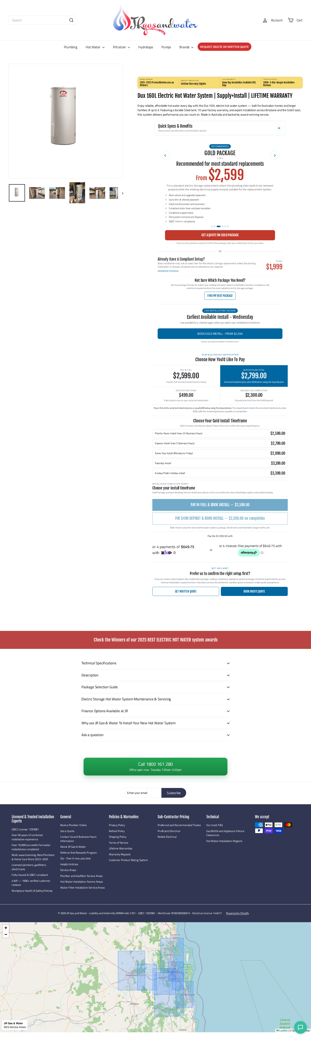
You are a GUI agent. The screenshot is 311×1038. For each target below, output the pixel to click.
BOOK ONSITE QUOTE (254, 591)
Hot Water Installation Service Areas (81, 881)
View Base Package (168, 271)
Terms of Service (118, 842)
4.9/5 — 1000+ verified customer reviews (31, 883)
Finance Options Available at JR (104, 711)
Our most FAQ (214, 825)
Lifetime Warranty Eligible (193, 83)
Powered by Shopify (237, 913)
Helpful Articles (69, 864)
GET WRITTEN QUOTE (186, 591)
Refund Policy (117, 831)
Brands (184, 47)
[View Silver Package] (214, 226)
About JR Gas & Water (73, 846)
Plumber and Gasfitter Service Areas (81, 876)
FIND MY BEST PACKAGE (220, 295)
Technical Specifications (98, 663)
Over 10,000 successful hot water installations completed (31, 847)
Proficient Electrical (169, 831)
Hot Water (93, 47)
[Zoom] (66, 121)
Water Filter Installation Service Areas (82, 887)
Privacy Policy (117, 825)
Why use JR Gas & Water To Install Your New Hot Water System (128, 723)
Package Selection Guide (99, 687)
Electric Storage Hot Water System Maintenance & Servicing (126, 699)
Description (89, 675)
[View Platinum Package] (228, 226)
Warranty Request (120, 854)
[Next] (120, 193)
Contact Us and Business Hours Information (78, 839)
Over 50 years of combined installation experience (27, 837)
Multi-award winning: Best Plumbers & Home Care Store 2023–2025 (33, 857)
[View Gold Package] (218, 226)
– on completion (220, 518)
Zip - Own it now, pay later (75, 858)
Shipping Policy (117, 837)
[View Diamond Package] (225, 226)
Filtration (120, 47)
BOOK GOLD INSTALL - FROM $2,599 (220, 333)
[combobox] (42, 20)
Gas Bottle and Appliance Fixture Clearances (225, 833)
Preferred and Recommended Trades (179, 825)
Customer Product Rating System (128, 860)
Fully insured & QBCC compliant (30, 875)
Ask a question (92, 735)
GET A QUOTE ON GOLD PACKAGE (219, 235)
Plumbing (70, 47)
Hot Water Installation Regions (224, 841)
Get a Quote (67, 831)
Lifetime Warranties (120, 848)
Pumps (166, 47)
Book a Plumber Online (73, 825)
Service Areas (68, 870)
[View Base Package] (212, 226)
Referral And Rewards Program (78, 852)
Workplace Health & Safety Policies (32, 891)
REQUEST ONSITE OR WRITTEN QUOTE (224, 46)
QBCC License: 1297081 (25, 829)
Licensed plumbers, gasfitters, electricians (29, 867)
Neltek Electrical (167, 837)
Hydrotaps (145, 47)
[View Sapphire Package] (222, 226)
